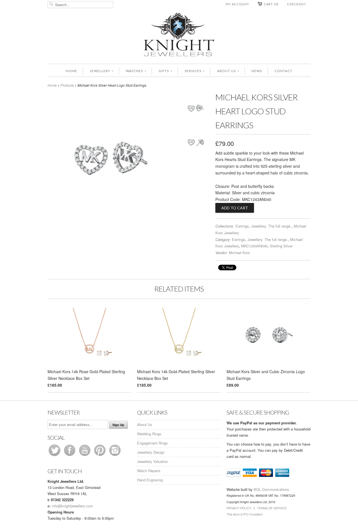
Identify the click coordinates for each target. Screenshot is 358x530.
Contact (283, 71)
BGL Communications (271, 489)
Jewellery (101, 71)
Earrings (242, 226)
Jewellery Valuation (152, 461)
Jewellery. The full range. (271, 226)
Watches (136, 71)
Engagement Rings (152, 443)
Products (67, 85)
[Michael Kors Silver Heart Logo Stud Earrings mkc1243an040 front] (196, 109)
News (256, 71)
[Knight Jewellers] (179, 35)
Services (194, 71)
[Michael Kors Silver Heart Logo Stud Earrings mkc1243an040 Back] (196, 143)
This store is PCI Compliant (245, 514)
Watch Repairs (149, 470)
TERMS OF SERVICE (272, 508)
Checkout (296, 4)
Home (71, 71)
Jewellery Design (150, 452)
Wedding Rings (149, 433)
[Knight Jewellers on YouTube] (85, 455)
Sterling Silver (281, 246)
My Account (237, 4)
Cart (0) (271, 4)
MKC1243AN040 (254, 246)
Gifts (165, 71)
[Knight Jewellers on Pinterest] (100, 455)
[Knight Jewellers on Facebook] (70, 455)
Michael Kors (239, 252)
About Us (228, 71)
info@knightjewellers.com (72, 505)
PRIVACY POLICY (239, 508)
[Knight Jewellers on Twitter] (55, 455)
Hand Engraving (150, 479)
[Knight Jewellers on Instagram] (115, 455)
